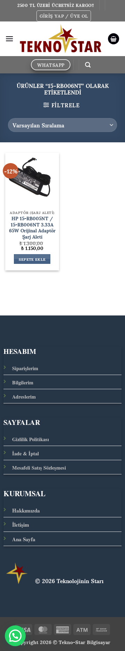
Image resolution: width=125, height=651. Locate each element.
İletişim (20, 524)
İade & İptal (25, 453)
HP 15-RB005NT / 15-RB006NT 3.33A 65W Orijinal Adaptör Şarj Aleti (32, 227)
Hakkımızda (26, 510)
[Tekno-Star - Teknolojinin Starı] (60, 39)
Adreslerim (24, 396)
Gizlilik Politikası (30, 439)
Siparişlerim (25, 368)
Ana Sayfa (23, 539)
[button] (63, 15)
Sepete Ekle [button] (32, 259)
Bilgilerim (22, 382)
